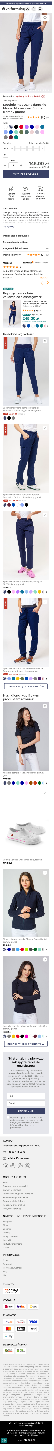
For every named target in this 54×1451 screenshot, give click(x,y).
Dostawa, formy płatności (15, 1183)
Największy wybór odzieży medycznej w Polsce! (26, 3)
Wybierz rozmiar (26, 170)
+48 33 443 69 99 (16, 1148)
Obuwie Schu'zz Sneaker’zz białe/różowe (22, 856)
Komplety (7, 1218)
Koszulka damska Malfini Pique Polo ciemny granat (23, 770)
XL (36, 145)
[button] (26, 87)
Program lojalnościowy (14, 1198)
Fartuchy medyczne (12, 1240)
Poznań (6, 1412)
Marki (5, 1272)
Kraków (16, 1410)
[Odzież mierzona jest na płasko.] (47, 139)
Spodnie (12, 97)
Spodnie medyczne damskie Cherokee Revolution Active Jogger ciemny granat (22, 405)
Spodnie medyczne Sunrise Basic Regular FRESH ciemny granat (22, 579)
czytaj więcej (43, 274)
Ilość (13, 157)
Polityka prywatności (13, 1264)
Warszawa (7, 1410)
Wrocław (24, 1410)
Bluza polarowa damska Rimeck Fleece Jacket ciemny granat (25, 937)
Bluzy (5, 1222)
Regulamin (8, 1261)
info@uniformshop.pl (18, 1155)
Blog (5, 1268)
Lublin (36, 1410)
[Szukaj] (40, 9)
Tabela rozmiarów (37, 139)
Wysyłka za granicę (12, 1205)
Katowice (44, 1410)
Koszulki (7, 1237)
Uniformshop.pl (26, 1422)
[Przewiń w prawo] (45, 322)
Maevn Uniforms (16, 113)
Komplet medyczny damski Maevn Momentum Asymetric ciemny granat (35, 300)
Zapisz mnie (25, 1107)
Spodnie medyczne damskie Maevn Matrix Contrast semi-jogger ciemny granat (23, 666)
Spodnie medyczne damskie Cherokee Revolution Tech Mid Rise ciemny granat (22, 492)
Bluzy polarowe (10, 1233)
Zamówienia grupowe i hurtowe (18, 1190)
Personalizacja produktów (15, 1194)
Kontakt (6, 1179)
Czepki (6, 1244)
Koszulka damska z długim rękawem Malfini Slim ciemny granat (25, 1024)
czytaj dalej (8, 223)
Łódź (31, 1410)
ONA (5, 97)
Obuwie (6, 1229)
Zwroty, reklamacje (12, 1186)
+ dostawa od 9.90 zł (38, 163)
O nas (5, 1257)
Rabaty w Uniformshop (14, 1201)
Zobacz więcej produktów (26, 683)
